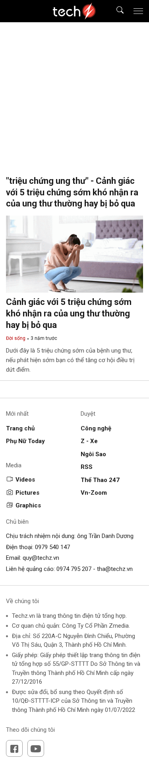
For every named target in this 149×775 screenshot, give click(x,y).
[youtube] (35, 748)
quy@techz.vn (41, 557)
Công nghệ (96, 428)
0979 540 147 (52, 547)
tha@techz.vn (115, 569)
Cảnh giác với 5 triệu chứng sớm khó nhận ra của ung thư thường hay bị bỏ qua (69, 313)
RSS (87, 466)
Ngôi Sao (93, 454)
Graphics (28, 505)
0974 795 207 (73, 569)
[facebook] (14, 748)
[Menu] (138, 11)
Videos (25, 479)
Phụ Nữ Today (25, 441)
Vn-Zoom (94, 492)
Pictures (27, 492)
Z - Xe (89, 441)
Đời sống (15, 338)
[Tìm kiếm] (115, 11)
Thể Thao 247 (100, 480)
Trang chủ (20, 428)
